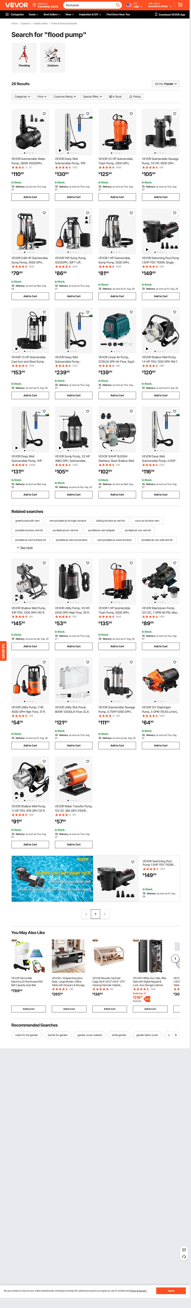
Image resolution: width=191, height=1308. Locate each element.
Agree (171, 1290)
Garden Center (41, 23)
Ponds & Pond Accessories (64, 23)
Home (14, 23)
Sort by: (159, 83)
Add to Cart (30, 197)
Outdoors (25, 23)
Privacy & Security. (138, 1290)
